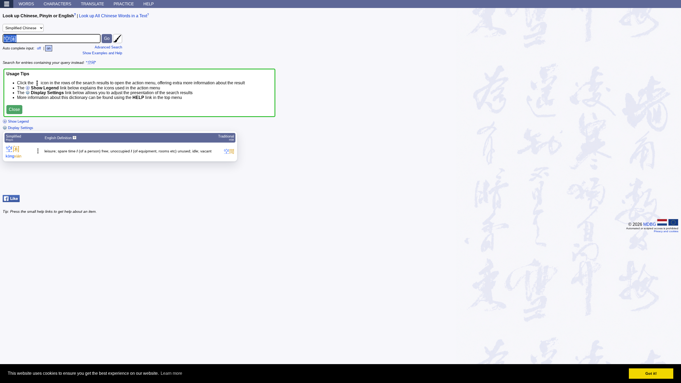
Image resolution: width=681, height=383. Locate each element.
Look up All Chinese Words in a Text (113, 16)
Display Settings (20, 128)
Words (26, 4)
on (49, 48)
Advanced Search (108, 47)
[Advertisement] (635, 179)
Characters (57, 4)
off (39, 48)
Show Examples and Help (102, 53)
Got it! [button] (651, 373)
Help (148, 4)
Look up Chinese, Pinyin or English (38, 16)
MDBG (649, 224)
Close (14, 109)
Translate (92, 4)
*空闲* (91, 62)
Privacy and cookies (666, 231)
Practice (124, 4)
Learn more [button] (171, 373)
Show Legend (18, 121)
